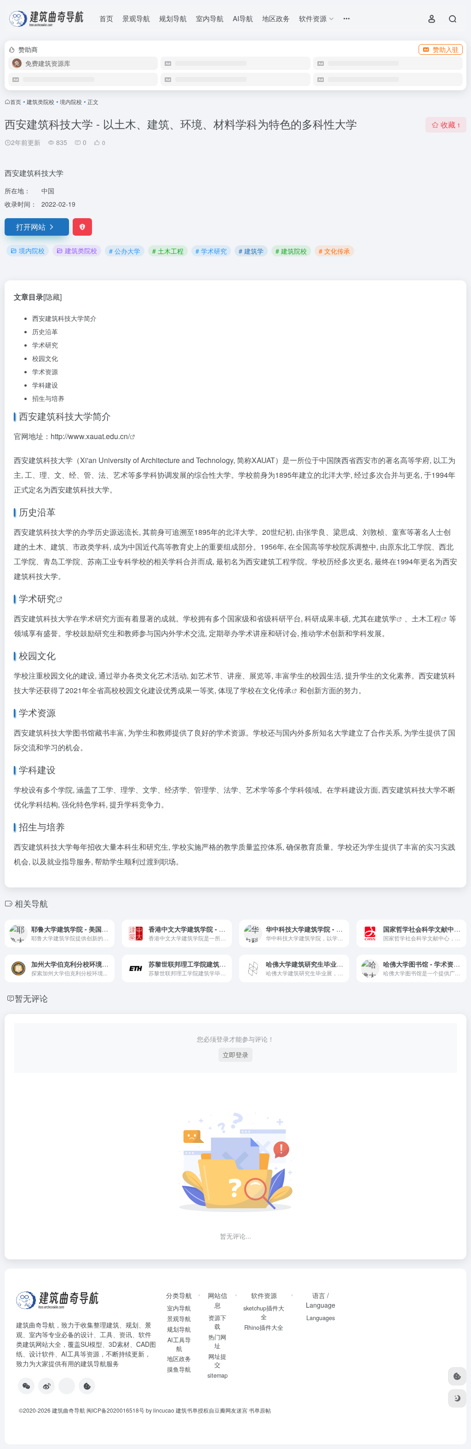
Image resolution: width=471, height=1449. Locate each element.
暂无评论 (31, 998)
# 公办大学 (124, 250)
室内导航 (210, 18)
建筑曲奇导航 (35, 1324)
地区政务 (276, 18)
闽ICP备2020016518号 (115, 1410)
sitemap (217, 1375)
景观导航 (136, 18)
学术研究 (45, 344)
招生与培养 (48, 398)
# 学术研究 (211, 250)
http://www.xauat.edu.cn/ (90, 436)
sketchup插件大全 (263, 1312)
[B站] (87, 1386)
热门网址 (217, 1341)
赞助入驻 (446, 49)
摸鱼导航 (179, 1369)
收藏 (450, 124)
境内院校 (71, 101)
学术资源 (45, 371)
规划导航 (173, 18)
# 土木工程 (168, 250)
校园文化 (45, 358)
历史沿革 (45, 331)
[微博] (46, 1386)
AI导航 (243, 18)
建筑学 (385, 618)
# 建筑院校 (291, 250)
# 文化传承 (334, 250)
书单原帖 (260, 1410)
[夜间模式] (457, 1398)
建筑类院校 (40, 101)
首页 (106, 18)
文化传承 (277, 690)
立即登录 (235, 1054)
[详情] (109, 933)
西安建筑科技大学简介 (64, 318)
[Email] (66, 1386)
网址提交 (217, 1360)
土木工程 (426, 618)
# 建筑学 (251, 250)
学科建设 (45, 384)
